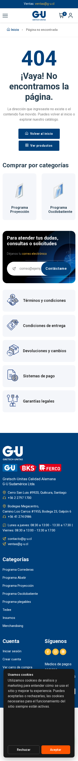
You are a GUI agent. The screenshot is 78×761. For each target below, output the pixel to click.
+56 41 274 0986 (19, 517)
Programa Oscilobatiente (60, 209)
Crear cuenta (12, 659)
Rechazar (24, 749)
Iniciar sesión (12, 651)
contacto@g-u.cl (20, 539)
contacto (53, 4)
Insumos (9, 618)
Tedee (7, 610)
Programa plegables (17, 602)
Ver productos (41, 145)
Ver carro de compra (17, 667)
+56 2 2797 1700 (19, 498)
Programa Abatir (14, 578)
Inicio (15, 29)
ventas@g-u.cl (18, 544)
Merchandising (13, 626)
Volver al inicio (41, 133)
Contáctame (56, 268)
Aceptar (55, 749)
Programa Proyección (19, 209)
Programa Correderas (18, 570)
